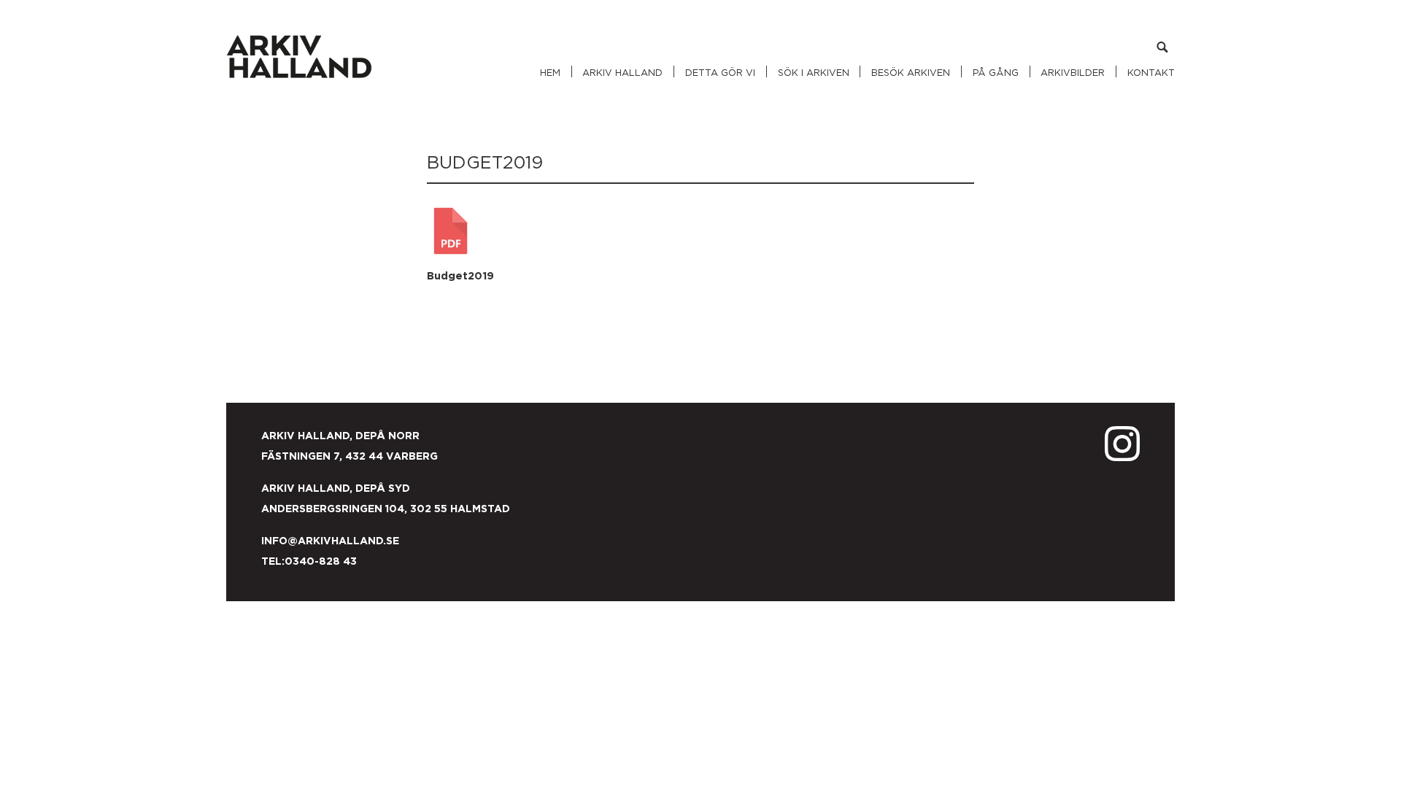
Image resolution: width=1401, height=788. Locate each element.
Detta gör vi (720, 73)
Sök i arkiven (813, 73)
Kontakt (1151, 73)
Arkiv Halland (622, 73)
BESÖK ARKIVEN (910, 73)
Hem (550, 73)
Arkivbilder (1073, 73)
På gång (996, 73)
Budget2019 (460, 276)
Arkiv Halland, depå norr (344, 436)
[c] (1162, 49)
